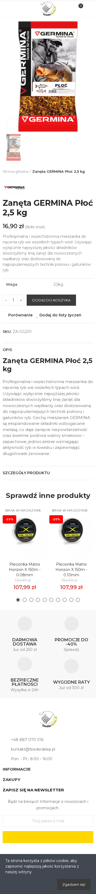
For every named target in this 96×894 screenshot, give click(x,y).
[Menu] (8, 9)
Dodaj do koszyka (51, 300)
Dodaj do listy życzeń (60, 315)
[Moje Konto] (87, 9)
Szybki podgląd (33, 534)
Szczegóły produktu (26, 472)
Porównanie (20, 315)
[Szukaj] (17, 8)
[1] (48, 837)
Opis (7, 349)
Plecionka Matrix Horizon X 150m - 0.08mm (25, 569)
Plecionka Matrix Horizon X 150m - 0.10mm (71, 569)
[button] (18, 600)
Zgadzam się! (73, 884)
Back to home (90, 171)
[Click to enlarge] (12, 123)
